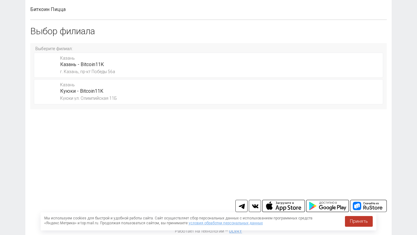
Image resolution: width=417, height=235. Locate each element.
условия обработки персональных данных (226, 223)
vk (255, 206)
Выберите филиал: (54, 49)
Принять (359, 221)
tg (241, 206)
